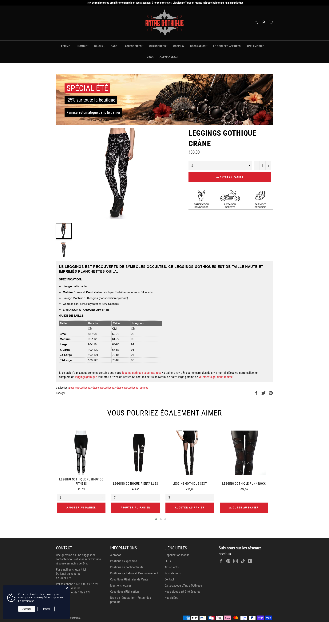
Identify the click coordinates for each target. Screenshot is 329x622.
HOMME (82, 46)
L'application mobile (176, 555)
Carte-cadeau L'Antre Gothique (183, 585)
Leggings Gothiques (79, 387)
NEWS (150, 57)
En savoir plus (26, 601)
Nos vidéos (171, 598)
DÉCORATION (198, 46)
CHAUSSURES (157, 46)
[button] (156, 519)
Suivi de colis (172, 573)
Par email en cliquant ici (71, 569)
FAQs (167, 561)
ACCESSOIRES (133, 46)
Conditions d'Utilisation (124, 591)
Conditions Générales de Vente (129, 579)
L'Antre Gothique (72, 617)
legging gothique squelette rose (141, 373)
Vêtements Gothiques (102, 387)
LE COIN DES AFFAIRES (227, 46)
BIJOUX (98, 46)
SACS (114, 46)
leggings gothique (86, 377)
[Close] (67, 588)
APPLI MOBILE (255, 46)
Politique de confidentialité (127, 567)
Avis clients (171, 567)
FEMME (65, 46)
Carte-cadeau (169, 57)
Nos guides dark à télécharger (182, 591)
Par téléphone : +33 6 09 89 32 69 (77, 584)
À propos (115, 555)
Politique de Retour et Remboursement (134, 573)
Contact (169, 579)
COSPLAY (178, 46)
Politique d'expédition (123, 561)
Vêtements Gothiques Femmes (131, 387)
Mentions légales (120, 585)
